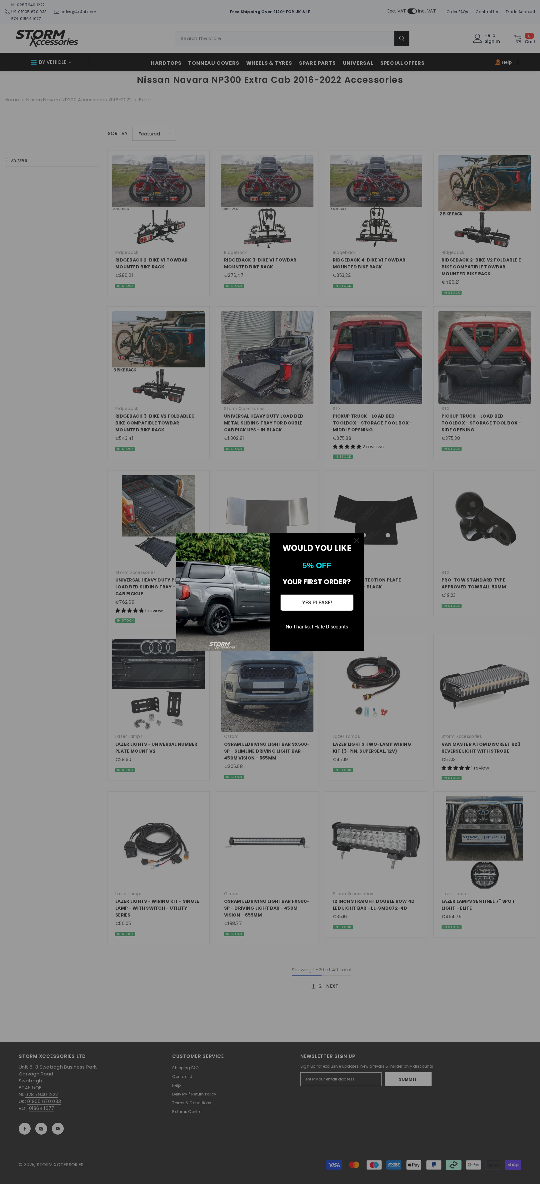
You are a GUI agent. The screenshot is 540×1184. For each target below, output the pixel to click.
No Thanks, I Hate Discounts (317, 627)
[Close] (356, 540)
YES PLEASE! (317, 603)
